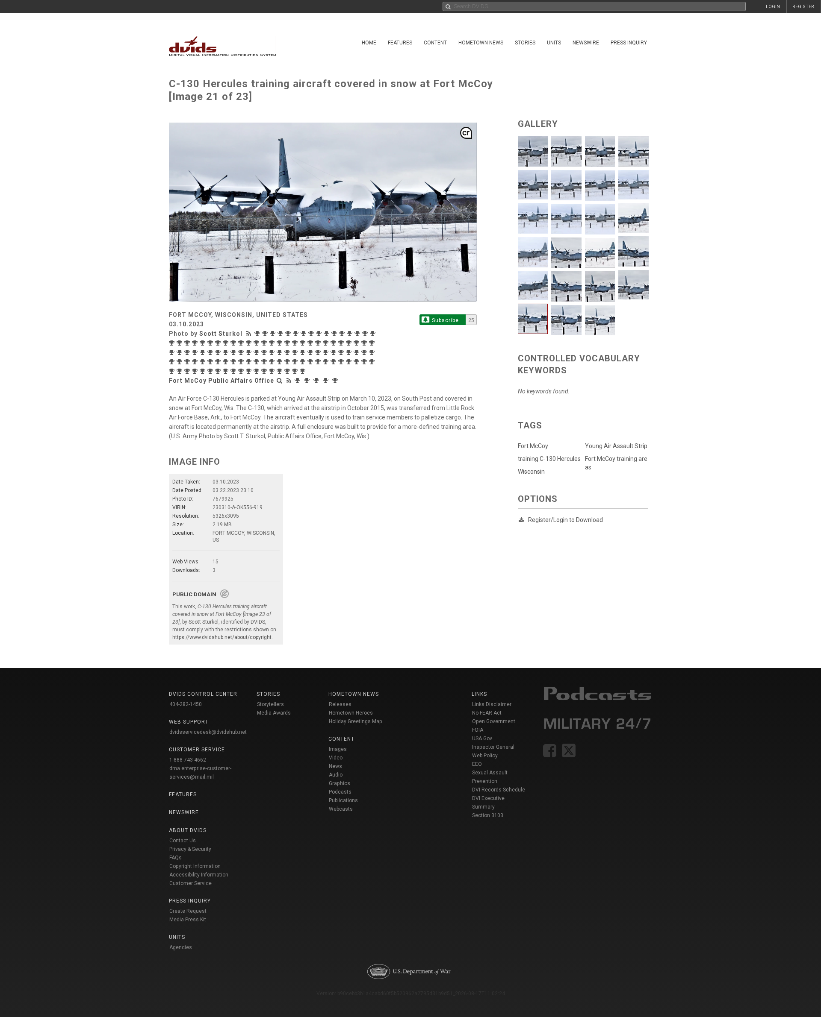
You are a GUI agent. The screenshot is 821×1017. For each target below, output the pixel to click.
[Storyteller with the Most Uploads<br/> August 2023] (319, 343)
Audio (336, 775)
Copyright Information (195, 866)
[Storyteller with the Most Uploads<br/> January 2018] (250, 371)
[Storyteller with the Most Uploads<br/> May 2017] (303, 371)
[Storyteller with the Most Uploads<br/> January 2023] (373, 343)
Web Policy (485, 756)
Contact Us (182, 841)
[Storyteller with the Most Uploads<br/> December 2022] (180, 352)
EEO (477, 764)
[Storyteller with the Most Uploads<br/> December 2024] (196, 343)
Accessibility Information (198, 875)
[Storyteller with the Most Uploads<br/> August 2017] (288, 371)
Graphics (339, 783)
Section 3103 (487, 815)
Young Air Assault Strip (616, 446)
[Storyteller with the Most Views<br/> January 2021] (365, 352)
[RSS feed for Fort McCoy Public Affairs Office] (289, 380)
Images (338, 749)
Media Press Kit (187, 920)
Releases (340, 704)
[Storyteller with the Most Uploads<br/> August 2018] (196, 371)
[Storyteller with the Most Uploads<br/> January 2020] (273, 361)
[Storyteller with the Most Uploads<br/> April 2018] (226, 371)
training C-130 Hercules (549, 458)
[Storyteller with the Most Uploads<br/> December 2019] (280, 361)
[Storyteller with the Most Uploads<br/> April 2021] (334, 352)
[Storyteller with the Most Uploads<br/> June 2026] (266, 333)
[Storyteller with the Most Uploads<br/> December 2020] (180, 361)
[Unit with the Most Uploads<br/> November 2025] (327, 380)
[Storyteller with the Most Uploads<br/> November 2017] (265, 371)
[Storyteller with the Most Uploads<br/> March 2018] (234, 371)
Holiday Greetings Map (355, 721)
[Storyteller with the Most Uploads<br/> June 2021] (319, 352)
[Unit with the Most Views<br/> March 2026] (308, 380)
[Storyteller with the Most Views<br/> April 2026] (274, 333)
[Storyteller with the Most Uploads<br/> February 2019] (365, 361)
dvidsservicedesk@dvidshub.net (208, 732)
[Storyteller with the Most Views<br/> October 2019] (296, 361)
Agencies (180, 947)
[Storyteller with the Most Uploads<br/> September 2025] (335, 333)
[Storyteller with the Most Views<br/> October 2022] (196, 352)
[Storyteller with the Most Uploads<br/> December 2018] (173, 371)
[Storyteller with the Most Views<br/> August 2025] (343, 333)
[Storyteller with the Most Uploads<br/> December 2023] (280, 343)
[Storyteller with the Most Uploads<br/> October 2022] (203, 352)
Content (435, 43)
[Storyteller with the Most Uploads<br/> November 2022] (188, 352)
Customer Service (190, 883)
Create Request (188, 911)
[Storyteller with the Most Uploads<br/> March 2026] (289, 333)
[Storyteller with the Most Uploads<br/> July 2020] (226, 361)
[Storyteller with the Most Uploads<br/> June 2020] (234, 361)
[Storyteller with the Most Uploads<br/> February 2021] (357, 352)
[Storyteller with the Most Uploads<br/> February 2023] (365, 343)
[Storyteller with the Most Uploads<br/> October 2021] (288, 352)
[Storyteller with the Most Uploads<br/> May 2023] (342, 343)
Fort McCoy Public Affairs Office (221, 380)
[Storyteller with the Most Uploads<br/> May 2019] (342, 361)
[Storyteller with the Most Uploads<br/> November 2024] (203, 343)
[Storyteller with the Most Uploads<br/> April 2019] (350, 361)
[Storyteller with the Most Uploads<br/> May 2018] (219, 371)
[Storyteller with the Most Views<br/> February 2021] (350, 352)
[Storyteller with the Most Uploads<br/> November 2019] (288, 361)
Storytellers (270, 704)
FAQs (175, 858)
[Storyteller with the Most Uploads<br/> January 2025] (188, 343)
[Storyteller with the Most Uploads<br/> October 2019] (303, 361)
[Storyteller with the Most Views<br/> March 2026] (281, 333)
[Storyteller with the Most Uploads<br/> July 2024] (226, 343)
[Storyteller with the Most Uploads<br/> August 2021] (303, 352)
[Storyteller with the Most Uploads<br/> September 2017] (280, 371)
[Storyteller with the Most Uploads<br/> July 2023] (327, 343)
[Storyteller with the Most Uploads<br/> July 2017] (296, 371)
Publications (343, 800)
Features (400, 43)
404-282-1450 (185, 704)
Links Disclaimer (491, 704)
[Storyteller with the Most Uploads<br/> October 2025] (327, 333)
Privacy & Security (190, 849)
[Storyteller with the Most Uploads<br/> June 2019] (334, 361)
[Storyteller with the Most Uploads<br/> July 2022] (226, 352)
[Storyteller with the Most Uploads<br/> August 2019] (319, 361)
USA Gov (482, 739)
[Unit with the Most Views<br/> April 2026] (298, 380)
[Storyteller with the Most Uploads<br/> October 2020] (203, 361)
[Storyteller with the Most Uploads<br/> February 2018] (242, 371)
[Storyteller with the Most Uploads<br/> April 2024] (250, 343)
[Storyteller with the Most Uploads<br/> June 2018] (211, 371)
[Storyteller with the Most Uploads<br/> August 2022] (219, 352)
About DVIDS (188, 830)
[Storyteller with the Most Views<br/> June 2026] (258, 333)
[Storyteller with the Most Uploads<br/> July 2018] (203, 371)
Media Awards (274, 713)
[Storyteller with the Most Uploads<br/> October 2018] (180, 371)
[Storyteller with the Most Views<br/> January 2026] (304, 333)
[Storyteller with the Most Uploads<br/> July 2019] (327, 361)
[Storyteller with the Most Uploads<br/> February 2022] (257, 352)
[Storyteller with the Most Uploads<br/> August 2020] (219, 361)
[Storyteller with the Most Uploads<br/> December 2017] (257, 371)
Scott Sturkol (220, 333)
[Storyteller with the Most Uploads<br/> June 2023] (334, 343)
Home (369, 43)
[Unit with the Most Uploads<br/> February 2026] (317, 380)
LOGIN (773, 6)
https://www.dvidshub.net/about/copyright (222, 637)
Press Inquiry (629, 43)
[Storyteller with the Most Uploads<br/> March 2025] (173, 343)
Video (336, 758)
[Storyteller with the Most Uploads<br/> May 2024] (242, 343)
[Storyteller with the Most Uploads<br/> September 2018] (188, 371)
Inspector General (493, 747)
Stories (525, 43)
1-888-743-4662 (187, 760)
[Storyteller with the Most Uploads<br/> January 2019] (373, 361)
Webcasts (341, 809)
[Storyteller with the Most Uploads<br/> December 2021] (273, 352)
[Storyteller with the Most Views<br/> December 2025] (312, 333)
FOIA (477, 730)
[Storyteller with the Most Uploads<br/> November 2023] (288, 343)
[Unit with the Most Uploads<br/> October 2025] (336, 380)
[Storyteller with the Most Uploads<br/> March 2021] (342, 352)
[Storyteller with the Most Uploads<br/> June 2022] (234, 352)
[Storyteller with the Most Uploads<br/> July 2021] (311, 352)
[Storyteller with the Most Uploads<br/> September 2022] (211, 352)
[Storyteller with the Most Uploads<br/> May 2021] (327, 352)
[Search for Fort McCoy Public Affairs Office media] (280, 380)
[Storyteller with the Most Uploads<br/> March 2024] (257, 343)
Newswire (586, 43)
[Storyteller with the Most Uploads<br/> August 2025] (350, 333)
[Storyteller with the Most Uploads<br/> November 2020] (196, 361)
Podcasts (340, 792)
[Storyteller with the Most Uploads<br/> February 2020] (265, 361)
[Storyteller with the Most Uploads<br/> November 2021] (280, 352)
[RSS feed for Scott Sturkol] (249, 333)
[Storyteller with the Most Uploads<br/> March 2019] (357, 361)
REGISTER (803, 6)
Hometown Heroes (351, 713)
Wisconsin (531, 471)
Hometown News (480, 43)
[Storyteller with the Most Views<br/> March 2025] (374, 333)
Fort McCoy (533, 446)
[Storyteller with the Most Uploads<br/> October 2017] (273, 371)
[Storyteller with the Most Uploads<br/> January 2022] (265, 352)
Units (554, 43)
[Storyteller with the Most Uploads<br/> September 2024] (211, 343)
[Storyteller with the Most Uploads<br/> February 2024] (265, 343)
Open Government (493, 721)
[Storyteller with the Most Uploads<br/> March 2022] (250, 352)
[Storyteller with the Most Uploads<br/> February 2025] (180, 343)
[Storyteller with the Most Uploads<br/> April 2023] (350, 343)
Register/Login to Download (565, 519)
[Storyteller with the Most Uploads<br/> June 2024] (234, 343)
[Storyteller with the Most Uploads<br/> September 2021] (296, 352)
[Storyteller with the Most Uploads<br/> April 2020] (250, 361)
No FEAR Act (487, 713)
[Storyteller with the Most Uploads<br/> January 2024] (273, 343)
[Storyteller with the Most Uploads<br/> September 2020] (211, 361)
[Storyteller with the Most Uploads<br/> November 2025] (320, 333)
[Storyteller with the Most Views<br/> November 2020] (188, 361)
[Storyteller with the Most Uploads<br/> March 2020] (257, 361)
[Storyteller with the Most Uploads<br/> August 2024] (219, 343)
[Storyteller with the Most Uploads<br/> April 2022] (242, 352)
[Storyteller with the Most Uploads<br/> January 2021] (373, 352)
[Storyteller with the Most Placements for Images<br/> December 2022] (173, 352)
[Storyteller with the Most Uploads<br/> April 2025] (366, 333)
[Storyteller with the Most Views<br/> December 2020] (173, 361)
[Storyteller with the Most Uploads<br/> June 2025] (358, 333)
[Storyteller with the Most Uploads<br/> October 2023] (296, 343)
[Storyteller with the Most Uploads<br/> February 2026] (297, 333)
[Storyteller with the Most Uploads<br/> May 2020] (242, 361)
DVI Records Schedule (498, 790)
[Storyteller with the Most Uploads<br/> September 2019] (311, 361)
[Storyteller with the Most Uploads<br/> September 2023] (303, 343)
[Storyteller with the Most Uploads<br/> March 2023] (357, 343)
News (335, 766)
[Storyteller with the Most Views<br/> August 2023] (311, 343)
